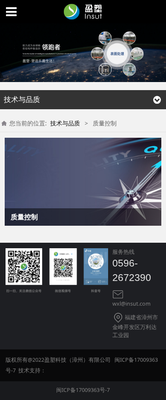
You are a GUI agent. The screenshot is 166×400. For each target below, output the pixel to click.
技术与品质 (65, 123)
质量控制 (24, 216)
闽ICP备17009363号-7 (83, 390)
